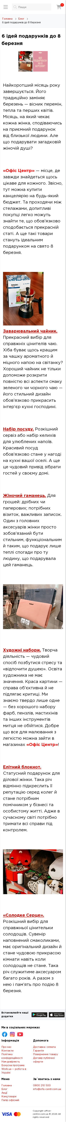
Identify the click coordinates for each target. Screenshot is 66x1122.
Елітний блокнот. (22, 767)
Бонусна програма (12, 1065)
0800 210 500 (42, 1086)
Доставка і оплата (44, 1047)
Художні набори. (22, 650)
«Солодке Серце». (23, 915)
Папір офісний (10, 1100)
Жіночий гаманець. (24, 496)
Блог (4, 1089)
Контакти (7, 1051)
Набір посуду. (18, 429)
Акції (4, 1093)
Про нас (6, 1047)
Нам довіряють (10, 1062)
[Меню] (5, 6)
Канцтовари (8, 1097)
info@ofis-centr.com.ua (47, 1089)
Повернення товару (45, 1054)
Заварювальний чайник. (30, 331)
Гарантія (38, 1051)
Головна (6, 1086)
